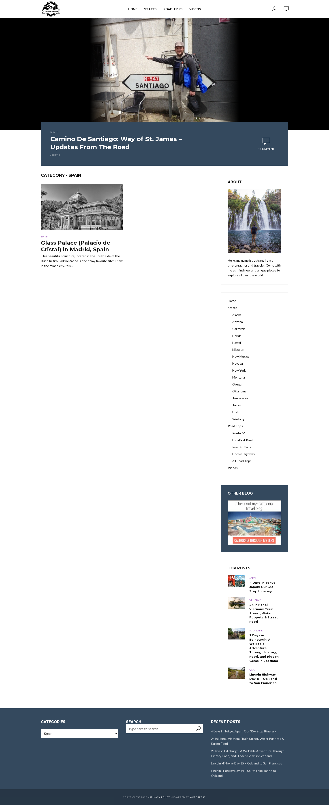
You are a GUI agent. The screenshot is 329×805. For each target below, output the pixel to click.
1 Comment (266, 149)
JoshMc (55, 154)
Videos (195, 9)
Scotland (256, 630)
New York (239, 370)
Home (132, 9)
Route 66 (238, 433)
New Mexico (241, 356)
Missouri (238, 349)
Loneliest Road (242, 440)
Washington (240, 419)
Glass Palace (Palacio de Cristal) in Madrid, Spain (75, 246)
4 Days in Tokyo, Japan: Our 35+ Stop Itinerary (262, 587)
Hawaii (236, 342)
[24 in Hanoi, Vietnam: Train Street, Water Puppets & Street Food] (236, 603)
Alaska (236, 315)
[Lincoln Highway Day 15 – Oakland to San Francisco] (236, 673)
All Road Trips (242, 461)
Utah (235, 412)
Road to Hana (241, 447)
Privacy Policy (160, 797)
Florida (236, 336)
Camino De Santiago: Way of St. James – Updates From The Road (116, 143)
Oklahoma (239, 391)
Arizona (237, 322)
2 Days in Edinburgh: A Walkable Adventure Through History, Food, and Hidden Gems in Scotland (264, 648)
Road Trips (173, 9)
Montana (238, 377)
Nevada (237, 363)
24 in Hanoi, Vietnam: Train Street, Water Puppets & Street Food (263, 613)
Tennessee (240, 398)
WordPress (197, 797)
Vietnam (255, 600)
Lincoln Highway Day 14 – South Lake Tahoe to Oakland (243, 773)
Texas (236, 405)
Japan (253, 577)
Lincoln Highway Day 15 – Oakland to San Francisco (263, 679)
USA (251, 669)
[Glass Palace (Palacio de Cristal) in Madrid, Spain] (82, 207)
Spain (54, 131)
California (239, 329)
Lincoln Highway (243, 454)
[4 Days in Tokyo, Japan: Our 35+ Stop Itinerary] (236, 581)
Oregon (237, 384)
